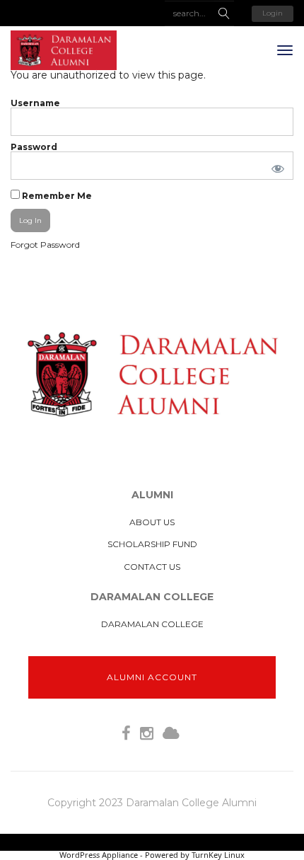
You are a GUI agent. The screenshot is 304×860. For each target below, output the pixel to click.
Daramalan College (152, 624)
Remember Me (56, 195)
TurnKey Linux (218, 854)
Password (34, 147)
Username (35, 103)
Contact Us (152, 566)
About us (152, 522)
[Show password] (275, 165)
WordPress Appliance (98, 854)
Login (272, 13)
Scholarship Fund (152, 544)
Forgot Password (45, 244)
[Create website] (171, 733)
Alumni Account (152, 677)
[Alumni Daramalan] (64, 50)
